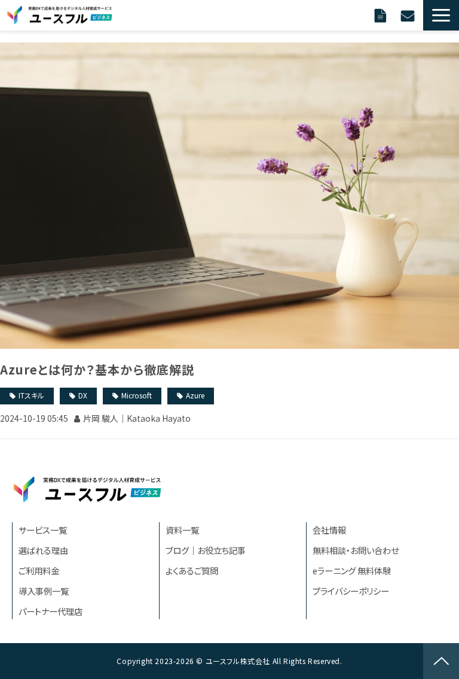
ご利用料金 (39, 570)
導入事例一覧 (44, 590)
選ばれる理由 (43, 550)
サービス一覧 (43, 529)
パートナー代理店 (50, 611)
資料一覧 (182, 529)
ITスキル (31, 395)
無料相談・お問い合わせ (356, 550)
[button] (441, 15)
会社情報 (329, 529)
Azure (195, 395)
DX (82, 395)
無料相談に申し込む (409, 15)
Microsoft (136, 395)
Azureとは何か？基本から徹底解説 (97, 369)
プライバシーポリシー (351, 590)
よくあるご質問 (192, 570)
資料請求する (382, 15)
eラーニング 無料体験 (352, 570)
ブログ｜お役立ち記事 (206, 550)
